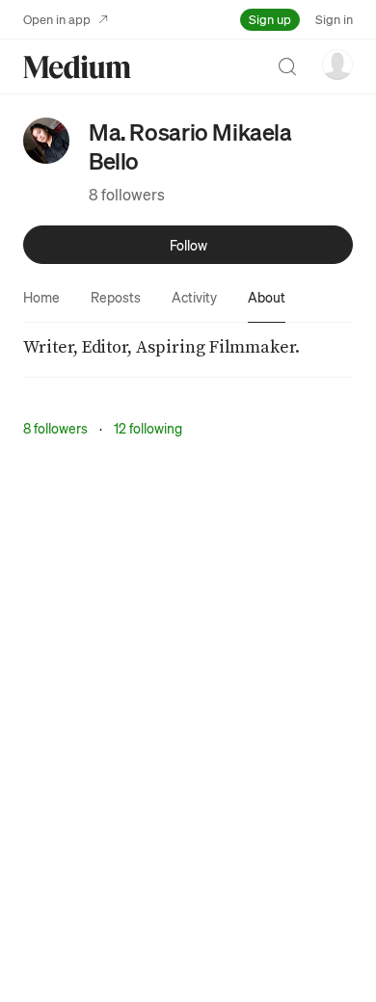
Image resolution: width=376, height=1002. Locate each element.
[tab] (41, 296)
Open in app (57, 19)
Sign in (334, 19)
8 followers (127, 194)
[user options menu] (337, 64)
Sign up (270, 19)
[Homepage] (77, 67)
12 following (148, 427)
